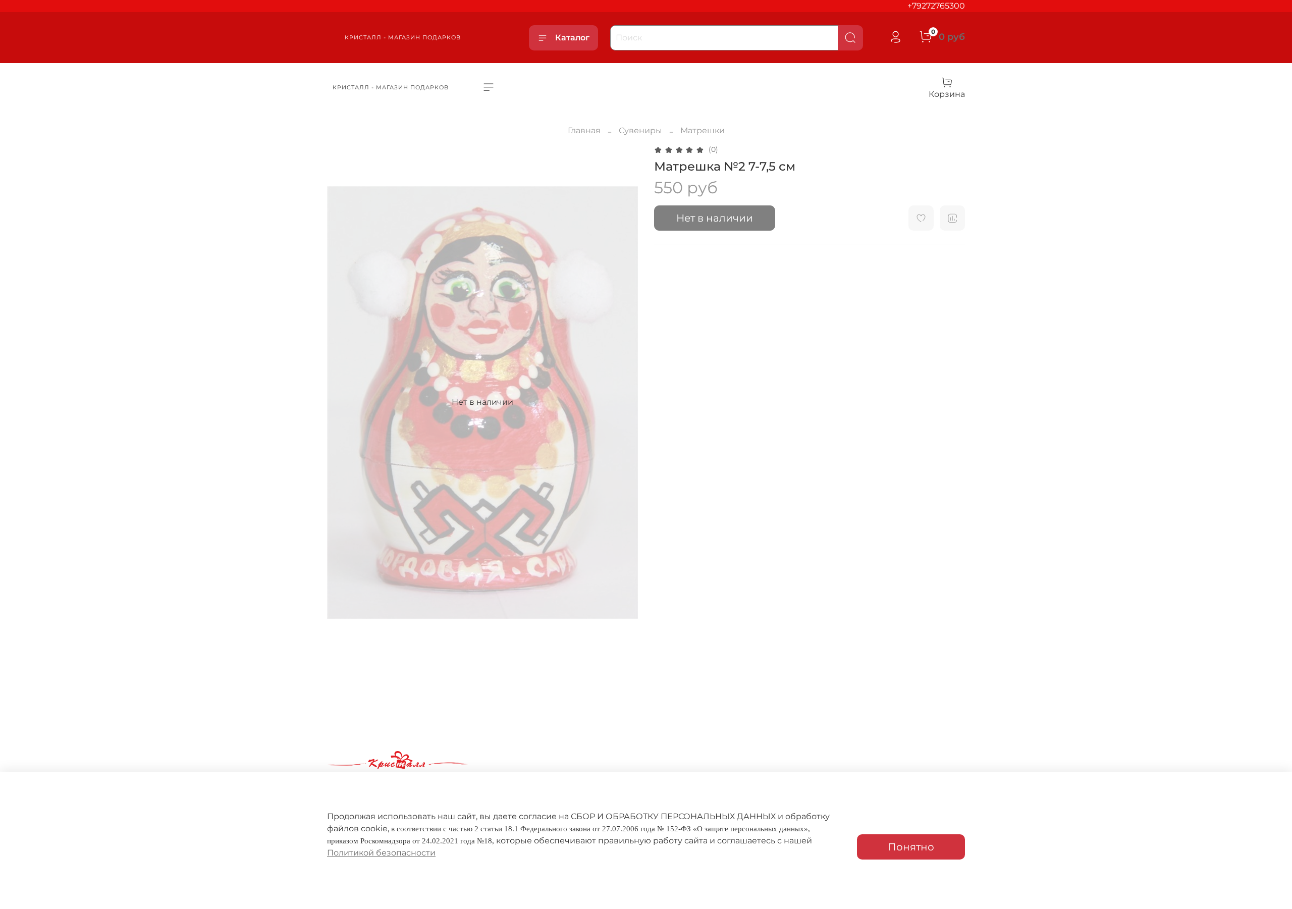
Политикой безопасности (381, 853)
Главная (584, 130)
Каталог (572, 37)
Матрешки (702, 130)
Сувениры (640, 130)
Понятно (911, 847)
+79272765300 (936, 6)
